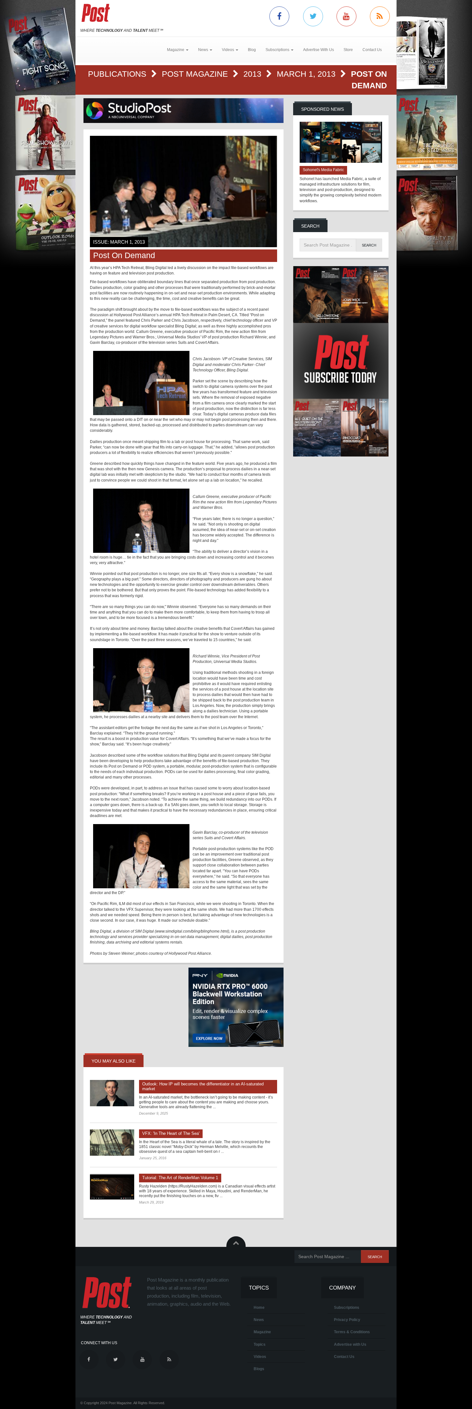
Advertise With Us (318, 50)
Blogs (259, 1369)
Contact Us (372, 50)
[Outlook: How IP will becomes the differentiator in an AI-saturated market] (112, 1093)
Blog (252, 50)
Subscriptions (346, 1307)
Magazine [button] (176, 50)
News (259, 1320)
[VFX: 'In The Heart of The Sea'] (112, 1142)
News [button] (203, 50)
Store (348, 50)
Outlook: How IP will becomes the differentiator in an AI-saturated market (203, 1086)
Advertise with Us (350, 1344)
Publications (118, 73)
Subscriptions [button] (278, 50)
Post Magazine (196, 73)
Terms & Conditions (352, 1332)
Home (259, 1307)
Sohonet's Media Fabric (323, 170)
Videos (260, 1356)
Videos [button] (228, 50)
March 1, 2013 (307, 73)
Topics (260, 1344)
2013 (253, 73)
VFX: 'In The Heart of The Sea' (170, 1133)
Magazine (262, 1332)
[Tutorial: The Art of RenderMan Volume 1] (112, 1187)
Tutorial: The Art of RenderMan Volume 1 (180, 1177)
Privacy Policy (347, 1320)
